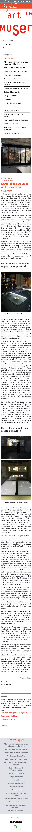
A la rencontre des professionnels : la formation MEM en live (16, 63)
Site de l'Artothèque (8, 719)
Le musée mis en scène (12, 107)
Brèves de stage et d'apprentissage (16, 88)
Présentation (7, 44)
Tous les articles (9, 58)
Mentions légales (16, 818)
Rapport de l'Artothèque (9, 716)
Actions (5, 48)
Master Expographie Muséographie (18, 1)
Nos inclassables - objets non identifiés (14, 115)
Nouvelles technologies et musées (16, 120)
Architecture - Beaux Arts (12, 75)
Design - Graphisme (10, 96)
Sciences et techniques (12, 133)
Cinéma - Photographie (12, 92)
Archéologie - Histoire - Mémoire (15, 71)
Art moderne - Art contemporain (15, 79)
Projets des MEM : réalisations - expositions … (15, 128)
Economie (7, 99)
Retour (5, 725)
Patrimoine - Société (11, 124)
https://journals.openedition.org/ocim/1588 (16, 713)
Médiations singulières (11, 111)
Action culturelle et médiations (14, 68)
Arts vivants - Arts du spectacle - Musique (15, 84)
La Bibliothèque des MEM (13, 103)
